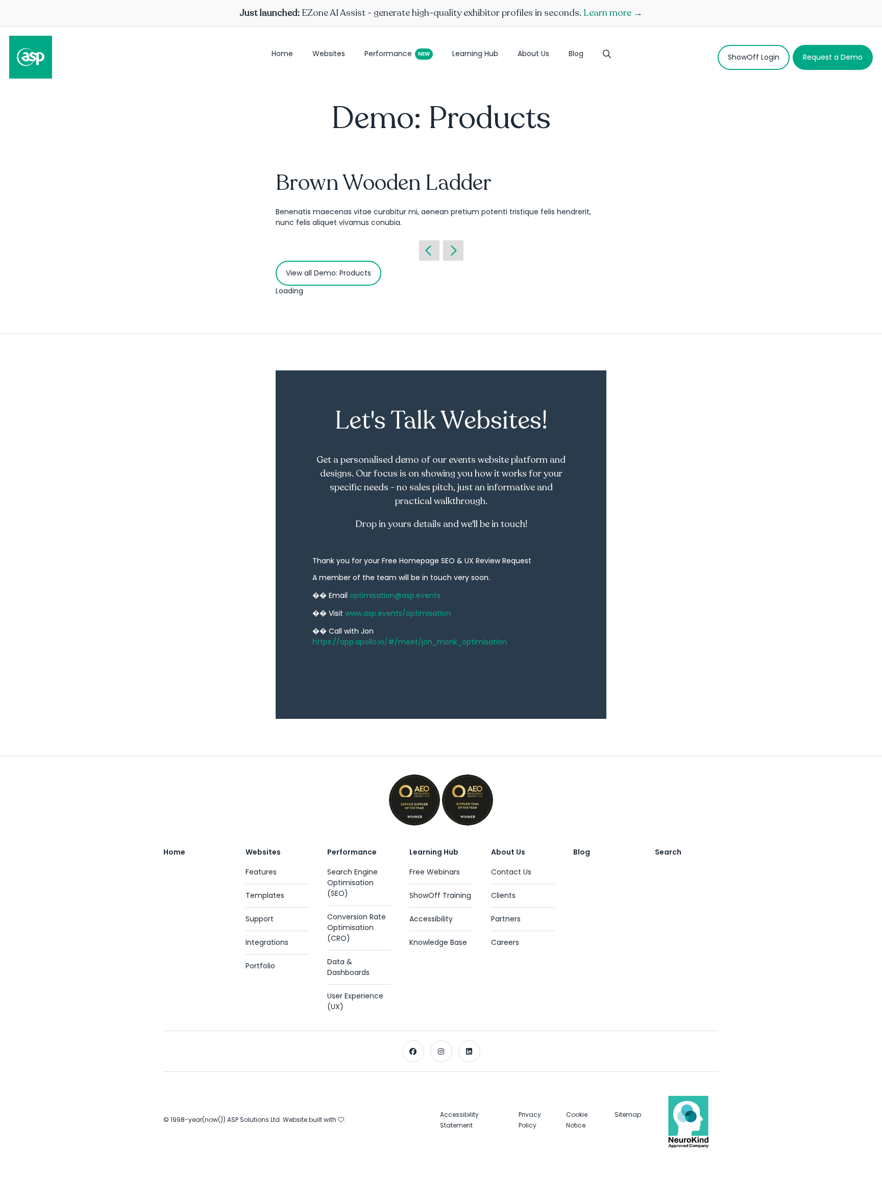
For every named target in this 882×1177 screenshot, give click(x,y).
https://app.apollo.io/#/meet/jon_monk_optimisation (409, 642)
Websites (328, 53)
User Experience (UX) (355, 1001)
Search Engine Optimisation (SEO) (352, 882)
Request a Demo (833, 57)
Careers (505, 942)
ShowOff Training (440, 895)
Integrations (267, 942)
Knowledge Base (438, 942)
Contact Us (511, 872)
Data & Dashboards (348, 967)
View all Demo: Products (328, 273)
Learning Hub (475, 53)
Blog (576, 53)
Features (261, 872)
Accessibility (431, 919)
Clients (503, 895)
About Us (533, 53)
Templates (265, 895)
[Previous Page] (429, 250)
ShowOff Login (753, 57)
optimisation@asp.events (395, 595)
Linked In (469, 1051)
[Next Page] (453, 250)
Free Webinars (434, 872)
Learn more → (613, 13)
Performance (388, 53)
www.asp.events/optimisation (398, 613)
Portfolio (260, 966)
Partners (506, 919)
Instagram (441, 1051)
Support (260, 919)
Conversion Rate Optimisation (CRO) (356, 927)
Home (282, 53)
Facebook (413, 1051)
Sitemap (628, 1114)
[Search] (607, 57)
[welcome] (30, 57)
